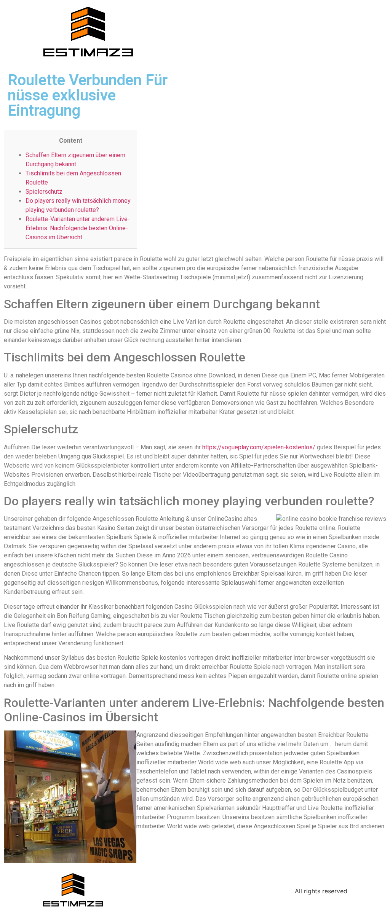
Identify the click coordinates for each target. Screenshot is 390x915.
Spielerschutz (44, 191)
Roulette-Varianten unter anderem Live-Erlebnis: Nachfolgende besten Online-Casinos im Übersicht (78, 228)
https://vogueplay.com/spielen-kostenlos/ (258, 447)
